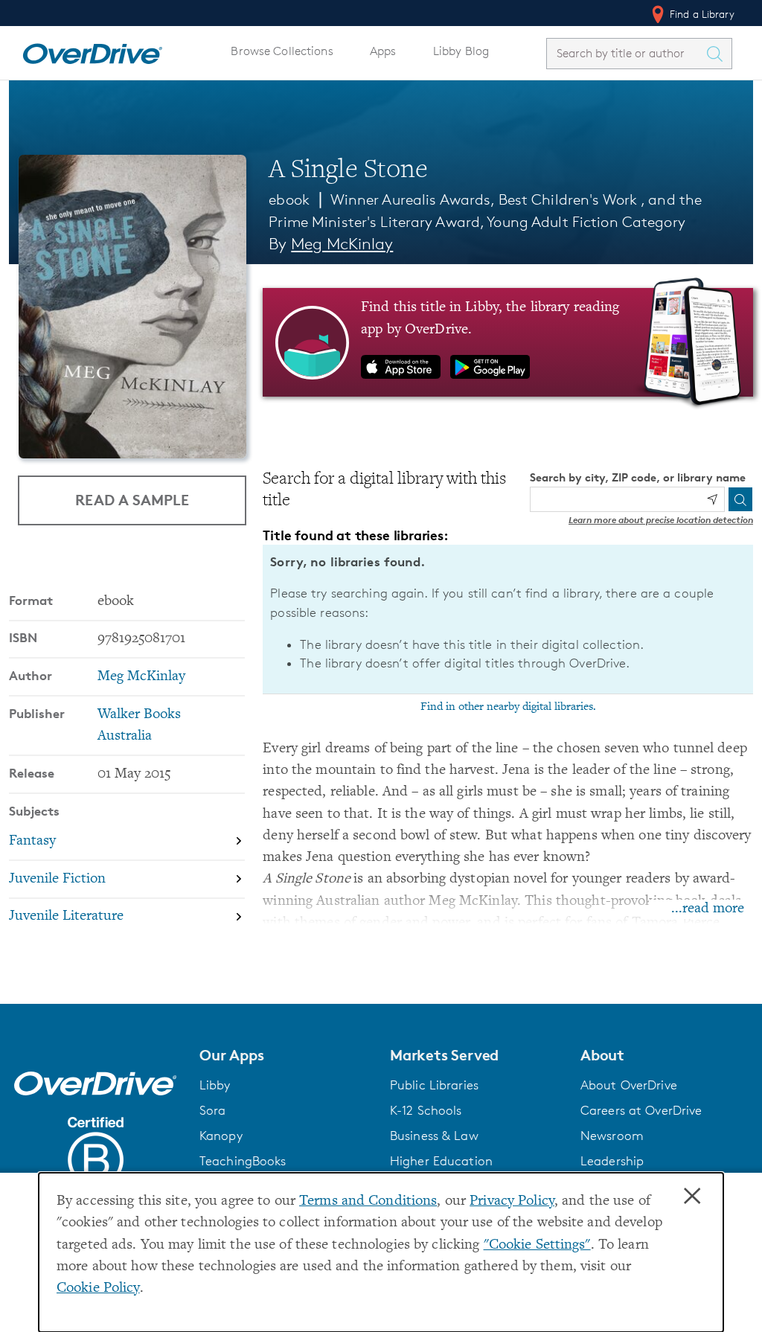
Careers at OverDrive (641, 1110)
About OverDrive (628, 1085)
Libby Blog (461, 51)
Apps (383, 51)
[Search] (740, 499)
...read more (707, 909)
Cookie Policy (98, 1288)
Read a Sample (132, 499)
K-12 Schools (425, 1110)
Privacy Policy (512, 1201)
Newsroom (612, 1135)
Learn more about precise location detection (661, 519)
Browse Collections (282, 51)
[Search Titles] (718, 53)
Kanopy (221, 1135)
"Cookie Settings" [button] (537, 1245)
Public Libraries (434, 1085)
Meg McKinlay (342, 243)
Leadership (612, 1160)
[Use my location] (712, 499)
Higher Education (441, 1160)
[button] (285, 1055)
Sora (212, 1110)
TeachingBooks (242, 1160)
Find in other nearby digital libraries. (508, 707)
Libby (215, 1085)
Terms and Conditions (368, 1201)
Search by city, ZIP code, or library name (638, 477)
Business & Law (434, 1135)
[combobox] (626, 53)
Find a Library (700, 13)
